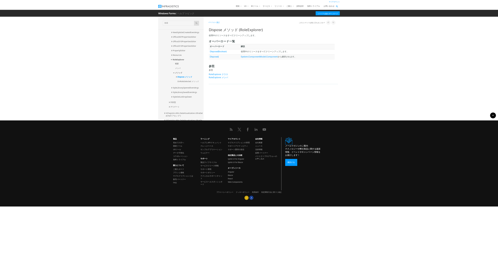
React (230, 178)
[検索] (196, 23)
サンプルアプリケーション (211, 149)
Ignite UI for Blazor (235, 162)
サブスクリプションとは (183, 175)
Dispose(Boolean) (218, 52)
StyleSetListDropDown (182, 97)
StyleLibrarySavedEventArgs (185, 92)
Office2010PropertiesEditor (184, 41)
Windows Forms (167, 13)
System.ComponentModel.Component (259, 57)
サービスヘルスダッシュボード (211, 183)
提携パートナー (261, 152)
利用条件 (255, 192)
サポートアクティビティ (238, 145)
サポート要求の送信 (236, 149)
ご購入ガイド (178, 169)
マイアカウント (334, 2)
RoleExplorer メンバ (218, 78)
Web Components (235, 181)
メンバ (178, 68)
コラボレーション (180, 156)
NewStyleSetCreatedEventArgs (186, 32)
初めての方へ (178, 142)
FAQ (175, 182)
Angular (231, 171)
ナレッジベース (206, 145)
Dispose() (214, 57)
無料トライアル (313, 6)
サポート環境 (205, 169)
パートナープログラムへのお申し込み (266, 157)
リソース (278, 6)
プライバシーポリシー (224, 192)
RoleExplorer (178, 59)
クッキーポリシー (242, 192)
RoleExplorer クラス (218, 74)
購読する (291, 162)
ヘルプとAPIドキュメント (211, 142)
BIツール (254, 6)
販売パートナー (179, 179)
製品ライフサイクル (208, 162)
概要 (177, 63)
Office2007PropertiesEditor (184, 37)
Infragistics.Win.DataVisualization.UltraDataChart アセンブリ (184, 114)
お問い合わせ (329, 6)
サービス (266, 6)
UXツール (177, 149)
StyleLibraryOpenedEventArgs (186, 87)
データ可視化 (178, 152)
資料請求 (300, 6)
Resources (177, 55)
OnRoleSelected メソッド (188, 81)
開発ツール (177, 145)
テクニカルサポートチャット (211, 177)
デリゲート (174, 107)
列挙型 (173, 102)
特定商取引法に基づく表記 (271, 192)
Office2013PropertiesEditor (184, 46)
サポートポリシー (207, 172)
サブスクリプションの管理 (239, 142)
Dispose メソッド (184, 77)
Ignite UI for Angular (236, 158)
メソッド (178, 72)
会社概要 (258, 142)
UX (245, 6)
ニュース (258, 145)
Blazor (230, 175)
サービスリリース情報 (209, 165)
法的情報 (258, 149)
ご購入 (289, 6)
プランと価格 (178, 172)
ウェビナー (205, 152)
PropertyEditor (179, 50)
